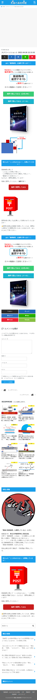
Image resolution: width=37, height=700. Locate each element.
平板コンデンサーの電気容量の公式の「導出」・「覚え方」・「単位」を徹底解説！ (17, 664)
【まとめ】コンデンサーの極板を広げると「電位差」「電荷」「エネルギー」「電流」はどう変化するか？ (17, 648)
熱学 (34, 692)
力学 (23, 692)
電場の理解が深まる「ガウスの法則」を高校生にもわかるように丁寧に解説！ (17, 671)
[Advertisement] (18, 27)
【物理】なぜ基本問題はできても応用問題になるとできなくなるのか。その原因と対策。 (17, 639)
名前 (3, 356)
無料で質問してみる (18, 187)
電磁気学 (28, 692)
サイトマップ (21, 694)
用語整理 (14, 694)
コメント (4, 339)
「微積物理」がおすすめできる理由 (11, 692)
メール (4, 362)
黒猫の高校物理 (17, 697)
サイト (3, 369)
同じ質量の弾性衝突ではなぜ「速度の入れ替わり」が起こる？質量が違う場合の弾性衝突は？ (17, 656)
